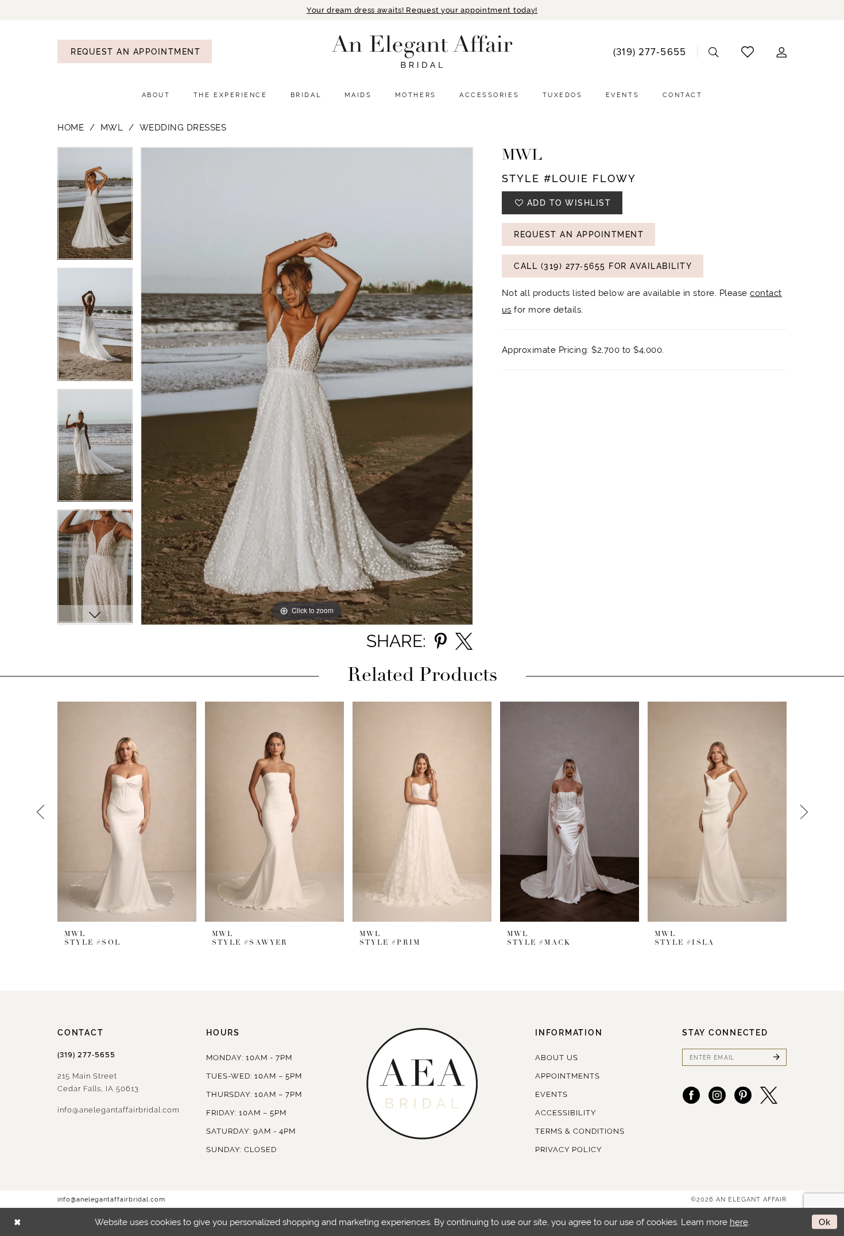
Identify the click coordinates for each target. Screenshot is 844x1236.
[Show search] (714, 51)
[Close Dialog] (17, 1222)
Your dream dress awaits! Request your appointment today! (422, 10)
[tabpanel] (95, 207)
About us (556, 1057)
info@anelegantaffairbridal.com (118, 1110)
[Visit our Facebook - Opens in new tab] (691, 1095)
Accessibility (565, 1112)
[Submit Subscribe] (776, 1057)
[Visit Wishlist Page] (747, 51)
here (739, 1222)
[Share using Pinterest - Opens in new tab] (441, 641)
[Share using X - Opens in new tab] (464, 641)
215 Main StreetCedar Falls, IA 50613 (98, 1082)
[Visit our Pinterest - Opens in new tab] (743, 1095)
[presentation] (126, 812)
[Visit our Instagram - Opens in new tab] (717, 1095)
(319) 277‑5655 (86, 1055)
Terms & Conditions (580, 1131)
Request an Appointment (579, 234)
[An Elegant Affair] (422, 51)
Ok (825, 1222)
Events (551, 1094)
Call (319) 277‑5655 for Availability (603, 266)
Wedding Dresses (183, 127)
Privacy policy (568, 1149)
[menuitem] (134, 51)
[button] (781, 51)
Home (70, 127)
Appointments (567, 1076)
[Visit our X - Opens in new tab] (768, 1095)
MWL (111, 127)
